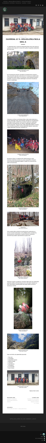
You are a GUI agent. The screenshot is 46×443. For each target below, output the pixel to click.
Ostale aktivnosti (26, 1)
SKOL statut (23, 426)
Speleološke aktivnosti (14, 1)
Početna (5, 1)
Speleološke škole (22, 408)
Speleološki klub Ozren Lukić (23, 419)
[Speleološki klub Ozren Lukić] (5, 11)
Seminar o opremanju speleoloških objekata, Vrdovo (12, 400)
